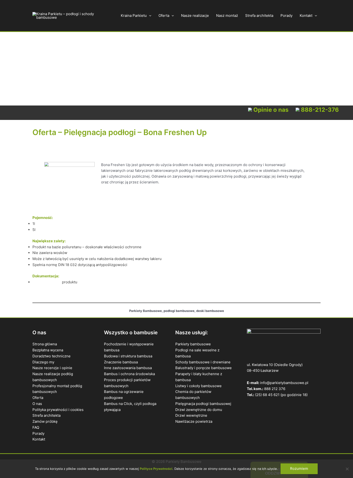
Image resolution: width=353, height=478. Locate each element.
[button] (149, 15)
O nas (37, 403)
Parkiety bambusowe (193, 344)
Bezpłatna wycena (47, 350)
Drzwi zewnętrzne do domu (198, 409)
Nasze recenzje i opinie (52, 368)
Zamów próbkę (45, 421)
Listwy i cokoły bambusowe (198, 386)
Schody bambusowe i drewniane (203, 362)
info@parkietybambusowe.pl (284, 382)
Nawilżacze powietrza (193, 421)
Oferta (163, 15)
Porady (286, 15)
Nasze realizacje (195, 15)
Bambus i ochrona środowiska (129, 374)
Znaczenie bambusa (121, 362)
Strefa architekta (259, 15)
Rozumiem (299, 468)
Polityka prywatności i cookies (58, 409)
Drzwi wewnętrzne (191, 415)
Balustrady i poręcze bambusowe (203, 368)
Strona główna (44, 344)
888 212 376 (274, 388)
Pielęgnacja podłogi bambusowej (203, 403)
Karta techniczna (46, 282)
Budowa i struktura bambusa (128, 356)
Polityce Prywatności (156, 469)
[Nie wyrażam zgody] (347, 468)
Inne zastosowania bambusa (128, 368)
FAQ (35, 427)
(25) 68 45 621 (267, 394)
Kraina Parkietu (134, 15)
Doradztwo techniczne (51, 356)
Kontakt (306, 15)
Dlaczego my (43, 362)
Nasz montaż (227, 15)
